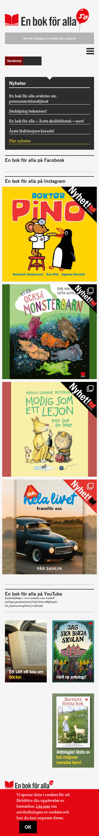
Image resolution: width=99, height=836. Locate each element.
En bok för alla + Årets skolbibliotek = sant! (46, 121)
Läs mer (43, 806)
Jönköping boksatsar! (28, 111)
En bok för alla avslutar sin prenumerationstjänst (32, 98)
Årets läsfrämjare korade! (31, 131)
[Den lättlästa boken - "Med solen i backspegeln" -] (49, 526)
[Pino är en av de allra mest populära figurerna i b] (49, 234)
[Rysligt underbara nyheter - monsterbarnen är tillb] (49, 331)
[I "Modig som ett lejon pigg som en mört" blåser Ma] (49, 429)
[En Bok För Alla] (49, 17)
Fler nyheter (20, 141)
